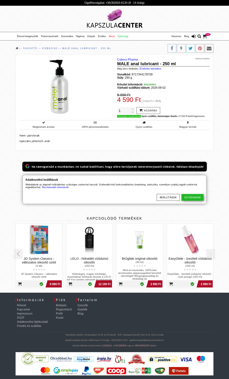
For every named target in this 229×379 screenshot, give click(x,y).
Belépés (61, 305)
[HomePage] (114, 19)
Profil (59, 313)
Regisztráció (64, 309)
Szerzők (82, 305)
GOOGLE (107, 345)
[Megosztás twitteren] (190, 48)
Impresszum (24, 313)
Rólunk (21, 305)
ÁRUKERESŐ (142, 345)
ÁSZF (21, 317)
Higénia (80, 36)
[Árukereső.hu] (35, 364)
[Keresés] (199, 36)
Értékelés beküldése (150, 68)
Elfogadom (192, 197)
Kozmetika (67, 36)
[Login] (193, 37)
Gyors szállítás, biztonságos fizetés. (159, 116)
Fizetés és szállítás (29, 325)
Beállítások (168, 197)
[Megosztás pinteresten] (200, 48)
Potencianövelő (49, 36)
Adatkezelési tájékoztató (32, 321)
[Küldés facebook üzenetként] (181, 48)
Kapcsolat (23, 309)
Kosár (60, 317)
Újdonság (123, 36)
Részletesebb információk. (55, 187)
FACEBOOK (120, 345)
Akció (112, 36)
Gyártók (82, 309)
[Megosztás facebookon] (172, 48)
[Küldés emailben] (209, 48)
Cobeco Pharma (127, 59)
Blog (186, 36)
